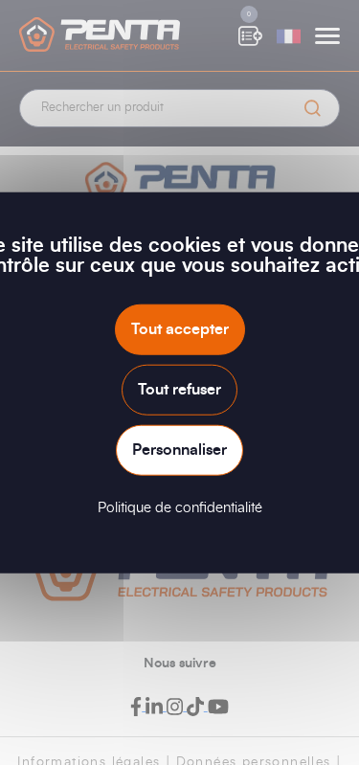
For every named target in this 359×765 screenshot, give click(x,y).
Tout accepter (180, 328)
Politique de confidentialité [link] (180, 508)
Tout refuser (179, 388)
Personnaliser (179, 450)
